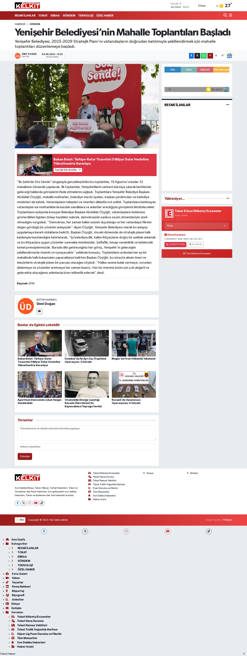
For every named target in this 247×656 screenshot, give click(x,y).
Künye (150, 473)
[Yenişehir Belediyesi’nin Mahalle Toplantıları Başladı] (87, 106)
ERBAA (55, 15)
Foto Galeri (19, 573)
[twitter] (85, 531)
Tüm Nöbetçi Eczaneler (198, 253)
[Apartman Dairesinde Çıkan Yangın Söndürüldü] (40, 384)
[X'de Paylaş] (197, 56)
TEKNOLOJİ (85, 15)
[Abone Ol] (229, 55)
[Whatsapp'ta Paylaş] (204, 56)
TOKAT (43, 15)
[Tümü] (227, 198)
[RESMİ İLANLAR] (227, 105)
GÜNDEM (69, 15)
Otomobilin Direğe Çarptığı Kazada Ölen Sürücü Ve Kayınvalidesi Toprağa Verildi (83, 403)
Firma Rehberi (20, 586)
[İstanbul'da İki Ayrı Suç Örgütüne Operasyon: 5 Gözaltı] (87, 343)
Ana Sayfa (18, 539)
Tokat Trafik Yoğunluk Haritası (109, 484)
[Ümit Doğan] (26, 306)
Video (15, 578)
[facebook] (44, 531)
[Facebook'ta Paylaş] (191, 56)
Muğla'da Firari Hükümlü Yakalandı (133, 358)
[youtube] (168, 531)
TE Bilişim (227, 520)
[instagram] (126, 531)
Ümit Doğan (46, 304)
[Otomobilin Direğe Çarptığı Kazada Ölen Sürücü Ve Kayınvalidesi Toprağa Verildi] (87, 384)
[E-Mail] (39, 311)
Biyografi (17, 595)
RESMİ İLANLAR (25, 15)
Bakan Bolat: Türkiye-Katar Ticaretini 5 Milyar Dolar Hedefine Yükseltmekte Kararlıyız (39, 361)
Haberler (20, 24)
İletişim (194, 473)
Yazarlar (17, 582)
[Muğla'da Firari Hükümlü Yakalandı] (134, 343)
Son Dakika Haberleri (104, 495)
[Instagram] (29, 503)
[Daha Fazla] (210, 56)
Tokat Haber (7, 653)
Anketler (17, 599)
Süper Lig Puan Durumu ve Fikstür (39, 633)
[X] (23, 503)
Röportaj (17, 591)
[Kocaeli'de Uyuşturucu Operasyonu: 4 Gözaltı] (134, 384)
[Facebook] (17, 503)
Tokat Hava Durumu (103, 477)
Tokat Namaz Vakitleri (104, 480)
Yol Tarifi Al (197, 244)
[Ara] (225, 15)
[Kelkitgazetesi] (27, 5)
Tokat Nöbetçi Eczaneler (106, 473)
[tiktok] (209, 531)
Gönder (25, 456)
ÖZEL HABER (104, 15)
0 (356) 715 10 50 (176, 244)
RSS (21, 520)
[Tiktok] (42, 503)
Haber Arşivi (99, 499)
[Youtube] (35, 503)
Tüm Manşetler (101, 492)
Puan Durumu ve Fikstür (105, 488)
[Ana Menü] (230, 15)
